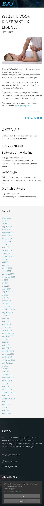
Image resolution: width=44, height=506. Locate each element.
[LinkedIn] (32, 118)
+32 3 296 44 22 (11, 461)
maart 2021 (6, 265)
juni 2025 (5, 223)
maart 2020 (6, 288)
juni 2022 (5, 244)
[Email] (41, 118)
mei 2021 (5, 262)
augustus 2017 (7, 336)
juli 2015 (5, 383)
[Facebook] (25, 118)
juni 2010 (5, 407)
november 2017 (8, 333)
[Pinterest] (38, 118)
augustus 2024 (7, 226)
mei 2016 (5, 371)
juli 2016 (5, 365)
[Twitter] (28, 118)
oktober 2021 (7, 253)
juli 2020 (5, 280)
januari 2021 (6, 271)
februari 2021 (7, 268)
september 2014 (8, 392)
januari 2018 (6, 327)
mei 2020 (5, 286)
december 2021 (8, 250)
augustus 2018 (7, 312)
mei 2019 (5, 297)
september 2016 (8, 360)
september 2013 (8, 398)
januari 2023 (6, 241)
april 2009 (5, 410)
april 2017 (5, 345)
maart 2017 (6, 348)
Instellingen (22, 496)
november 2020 (8, 274)
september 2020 (8, 277)
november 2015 (8, 377)
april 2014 (5, 395)
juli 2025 (5, 220)
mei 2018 (5, 318)
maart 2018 (6, 324)
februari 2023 (7, 238)
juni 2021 (5, 259)
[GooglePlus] (35, 118)
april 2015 (5, 386)
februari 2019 (7, 303)
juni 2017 (5, 339)
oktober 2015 (7, 380)
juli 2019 (5, 294)
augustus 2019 (7, 291)
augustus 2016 (7, 363)
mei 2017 (5, 342)
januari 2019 (6, 306)
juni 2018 (5, 315)
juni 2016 (5, 368)
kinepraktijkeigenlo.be (23, 105)
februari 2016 (7, 374)
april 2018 (5, 321)
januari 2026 (6, 218)
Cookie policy (15, 491)
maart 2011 (6, 404)
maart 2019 (6, 300)
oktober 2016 (7, 357)
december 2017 (8, 330)
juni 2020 (5, 283)
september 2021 (8, 256)
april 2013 (5, 401)
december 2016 (8, 351)
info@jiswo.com (11, 466)
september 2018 (8, 309)
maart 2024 (6, 229)
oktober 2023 (7, 235)
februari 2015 (7, 389)
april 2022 (5, 247)
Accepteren (22, 501)
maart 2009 (6, 413)
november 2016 (8, 354)
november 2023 (8, 232)
